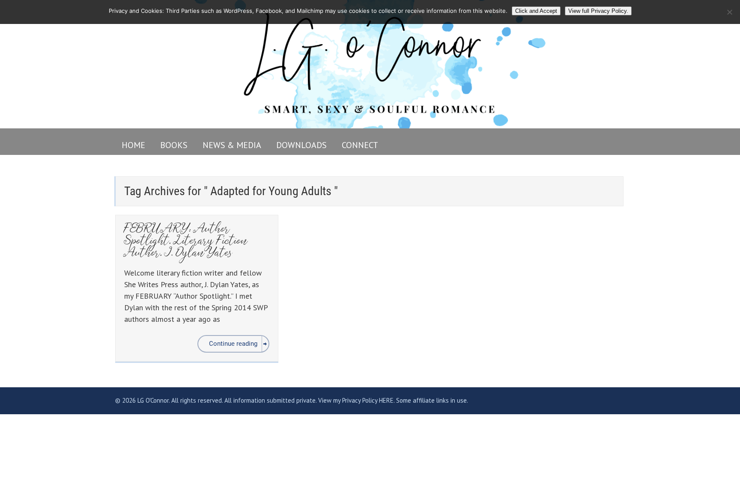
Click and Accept (536, 11)
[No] (729, 12)
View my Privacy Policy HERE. (356, 400)
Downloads (301, 145)
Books (174, 145)
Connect (360, 145)
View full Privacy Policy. (598, 11)
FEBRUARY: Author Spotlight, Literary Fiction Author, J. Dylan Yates (186, 242)
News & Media (232, 145)
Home (133, 145)
